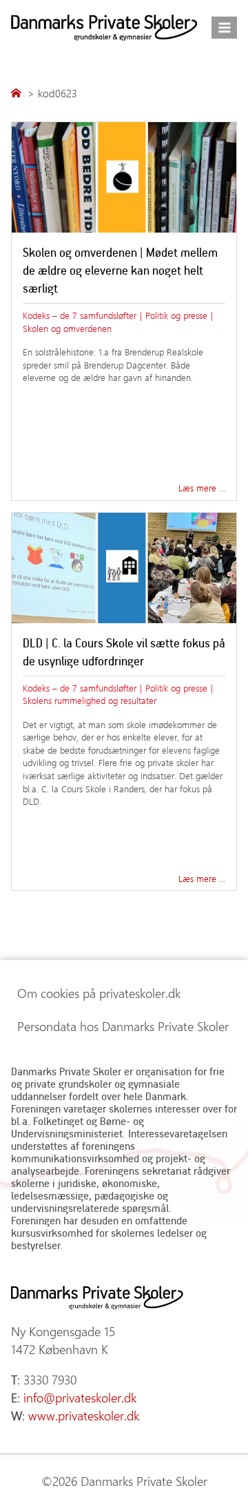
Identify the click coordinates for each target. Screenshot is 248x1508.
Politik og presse (176, 315)
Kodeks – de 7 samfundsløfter (79, 315)
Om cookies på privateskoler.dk (98, 993)
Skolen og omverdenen (67, 328)
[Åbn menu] (224, 27)
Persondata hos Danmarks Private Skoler (123, 1026)
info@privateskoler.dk (79, 1397)
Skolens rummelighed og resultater (89, 700)
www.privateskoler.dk (83, 1415)
